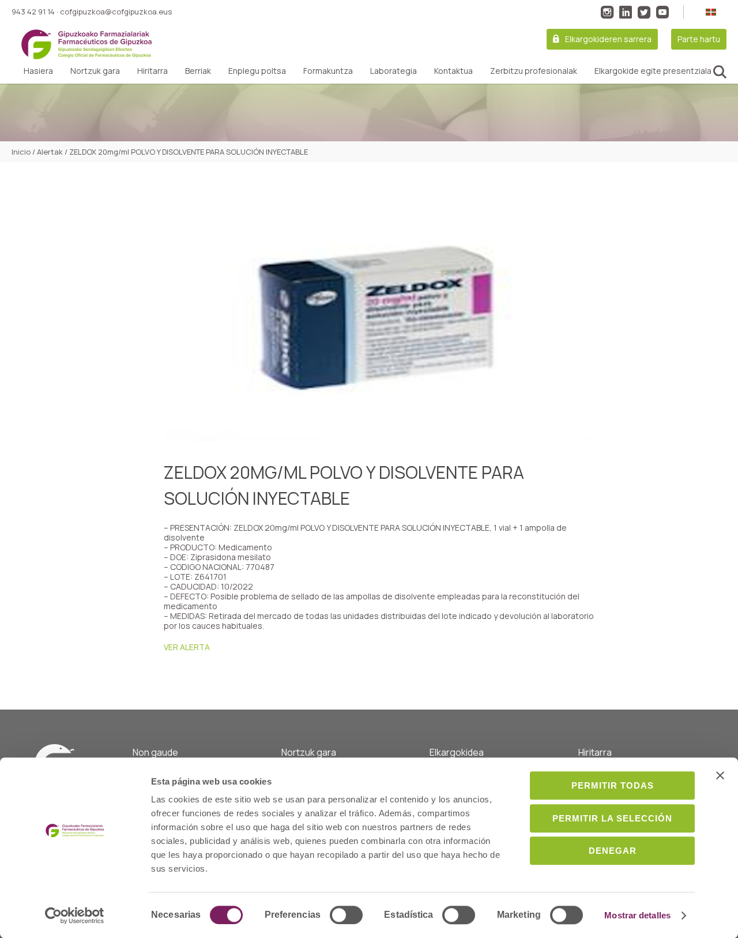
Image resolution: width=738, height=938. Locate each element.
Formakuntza (328, 71)
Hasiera (38, 71)
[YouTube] (662, 12)
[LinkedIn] (625, 12)
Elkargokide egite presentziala (652, 71)
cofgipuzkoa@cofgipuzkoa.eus (116, 11)
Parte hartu (698, 38)
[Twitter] (644, 12)
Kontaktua (453, 71)
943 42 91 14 (33, 11)
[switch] (346, 915)
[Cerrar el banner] (720, 775)
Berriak (198, 71)
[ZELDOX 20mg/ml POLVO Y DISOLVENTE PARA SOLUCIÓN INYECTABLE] (380, 319)
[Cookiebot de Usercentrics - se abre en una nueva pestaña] (74, 915)
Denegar (613, 851)
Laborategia (393, 71)
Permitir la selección (612, 818)
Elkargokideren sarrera (608, 38)
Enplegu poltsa (257, 71)
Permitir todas (612, 785)
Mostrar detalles (637, 915)
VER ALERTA (187, 646)
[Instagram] (607, 12)
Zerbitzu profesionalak (533, 71)
